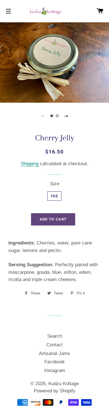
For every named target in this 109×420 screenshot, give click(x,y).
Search (54, 336)
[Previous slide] (43, 116)
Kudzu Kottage (63, 383)
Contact (54, 344)
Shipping (30, 163)
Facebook (54, 361)
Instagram (54, 370)
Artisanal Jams (54, 353)
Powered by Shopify (54, 390)
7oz (54, 196)
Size (54, 183)
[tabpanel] (54, 62)
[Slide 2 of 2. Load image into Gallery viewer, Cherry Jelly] (57, 116)
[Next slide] (66, 116)
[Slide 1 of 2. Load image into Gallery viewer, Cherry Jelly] (51, 116)
